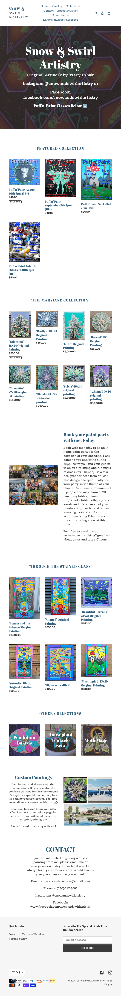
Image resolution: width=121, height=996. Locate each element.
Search (13, 934)
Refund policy (18, 938)
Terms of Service (33, 934)
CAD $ (16, 972)
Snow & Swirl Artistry (19, 13)
